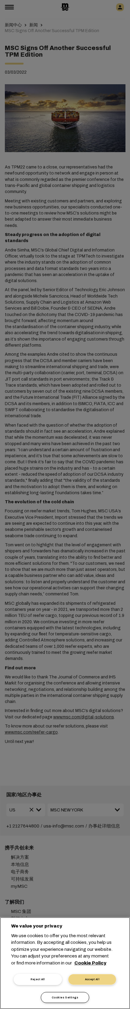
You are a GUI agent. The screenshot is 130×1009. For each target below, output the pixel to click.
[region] (65, 963)
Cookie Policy (90, 963)
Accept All (92, 979)
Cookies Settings (65, 997)
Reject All (38, 979)
